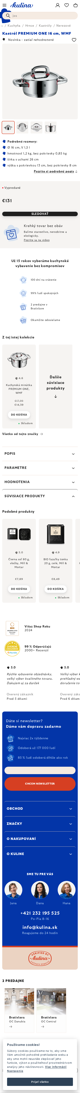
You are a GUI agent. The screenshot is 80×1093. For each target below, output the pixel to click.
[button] (19, 588)
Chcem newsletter (40, 784)
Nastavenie (15, 1071)
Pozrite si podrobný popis (54, 171)
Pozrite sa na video (36, 240)
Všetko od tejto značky (20, 434)
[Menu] (4, 5)
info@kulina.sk (40, 927)
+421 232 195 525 (40, 913)
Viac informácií (56, 1066)
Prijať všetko (40, 1081)
